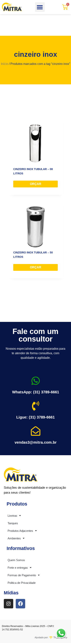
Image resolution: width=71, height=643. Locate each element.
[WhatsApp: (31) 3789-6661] (35, 380)
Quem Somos (16, 560)
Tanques (13, 523)
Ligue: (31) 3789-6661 (35, 417)
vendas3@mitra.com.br (36, 442)
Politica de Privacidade (22, 582)
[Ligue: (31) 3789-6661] (35, 406)
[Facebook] (20, 603)
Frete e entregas (18, 567)
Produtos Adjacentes (20, 530)
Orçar (35, 184)
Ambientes (14, 538)
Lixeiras (12, 515)
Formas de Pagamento (22, 575)
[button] (40, 7)
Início (4, 63)
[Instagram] (8, 603)
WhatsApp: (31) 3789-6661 (35, 392)
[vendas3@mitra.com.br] (35, 431)
